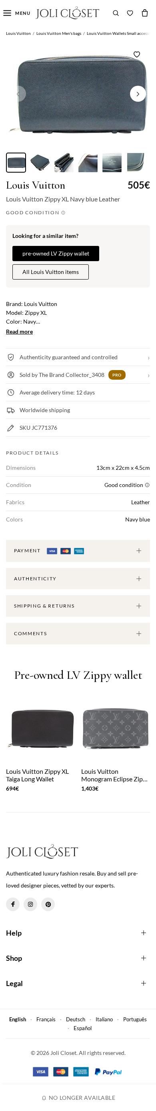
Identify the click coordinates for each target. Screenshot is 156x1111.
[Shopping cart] (145, 13)
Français (46, 1019)
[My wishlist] (130, 12)
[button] (138, 94)
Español (83, 1028)
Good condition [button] (33, 212)
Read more (19, 331)
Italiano (104, 1019)
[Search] (116, 12)
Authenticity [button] (35, 579)
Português (135, 1019)
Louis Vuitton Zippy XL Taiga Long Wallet (37, 775)
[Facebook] (13, 904)
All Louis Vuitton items (50, 271)
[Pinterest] (48, 904)
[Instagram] (30, 904)
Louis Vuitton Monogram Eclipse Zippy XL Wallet (115, 775)
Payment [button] (28, 550)
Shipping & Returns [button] (44, 606)
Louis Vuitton (35, 185)
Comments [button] (30, 633)
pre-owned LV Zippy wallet (55, 253)
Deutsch (75, 1019)
